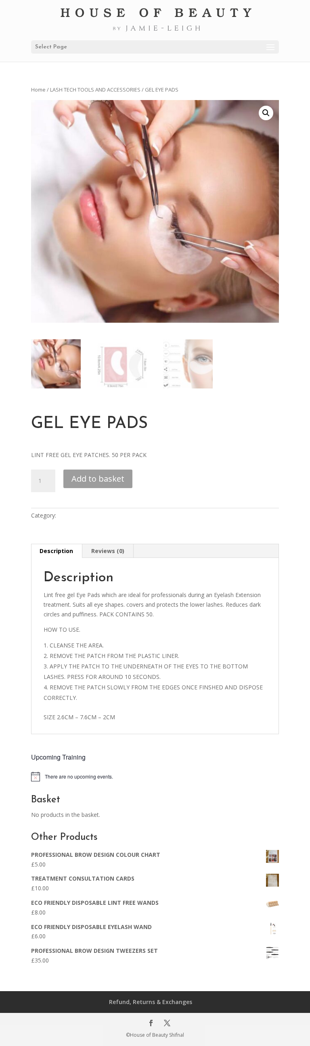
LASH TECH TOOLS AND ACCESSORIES (95, 89)
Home (38, 89)
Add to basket (97, 478)
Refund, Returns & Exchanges (150, 1002)
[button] (266, 113)
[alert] (155, 776)
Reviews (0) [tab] (107, 551)
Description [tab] (56, 551)
